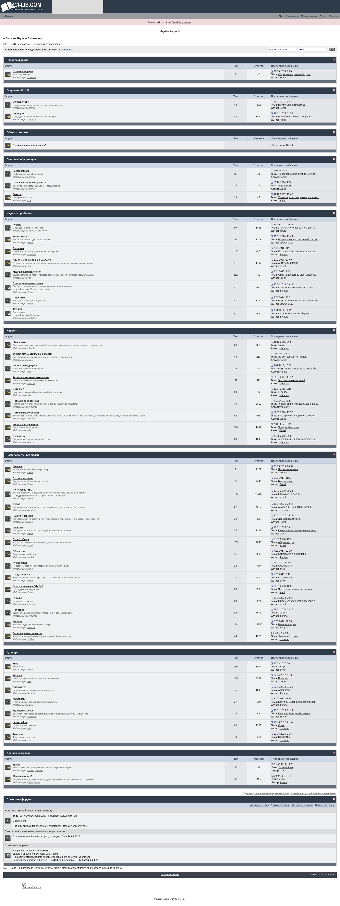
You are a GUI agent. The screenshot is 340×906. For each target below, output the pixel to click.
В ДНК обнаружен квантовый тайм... (298, 368)
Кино (15, 663)
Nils (29, 395)
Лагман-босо (286, 767)
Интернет (18, 389)
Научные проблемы (19, 213)
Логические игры (22, 489)
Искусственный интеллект (292, 356)
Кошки (281, 345)
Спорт (16, 504)
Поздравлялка (21, 574)
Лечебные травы (43, 868)
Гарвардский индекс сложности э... (297, 439)
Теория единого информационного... (298, 403)
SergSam (31, 510)
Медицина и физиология (27, 271)
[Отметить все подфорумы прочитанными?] (8, 287)
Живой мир (19, 342)
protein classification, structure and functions (77, 868)
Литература (19, 687)
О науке (17, 466)
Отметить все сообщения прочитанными (313, 793)
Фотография (20, 722)
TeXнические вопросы (41, 289)
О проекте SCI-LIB (18, 90)
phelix (283, 569)
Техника (17, 309)
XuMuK (30, 639)
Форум (157, 899)
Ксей (282, 592)
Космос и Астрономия (25, 424)
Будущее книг (285, 481)
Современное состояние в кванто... (298, 287)
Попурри (283, 678)
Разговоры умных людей (23, 454)
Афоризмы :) (285, 690)
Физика (17, 224)
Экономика (19, 436)
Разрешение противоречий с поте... (298, 239)
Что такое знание (288, 469)
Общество (19, 551)
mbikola (31, 348)
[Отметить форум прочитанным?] (8, 74)
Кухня (16, 764)
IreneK (30, 770)
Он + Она (18, 527)
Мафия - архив (46, 495)
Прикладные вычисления (28, 283)
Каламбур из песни (289, 494)
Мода (282, 779)
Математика (20, 236)
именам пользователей (75, 826)
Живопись (19, 699)
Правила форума (17, 60)
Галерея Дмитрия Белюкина (294, 713)
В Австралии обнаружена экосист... (297, 415)
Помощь (334, 16)
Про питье (284, 737)
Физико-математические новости (32, 354)
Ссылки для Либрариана (292, 554)
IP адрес (282, 392)
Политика (18, 610)
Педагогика (19, 297)
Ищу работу (284, 185)
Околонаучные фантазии (27, 633)
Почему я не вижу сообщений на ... (297, 116)
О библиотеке (21, 101)
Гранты (17, 194)
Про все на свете (23, 478)
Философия (20, 562)
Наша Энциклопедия (21, 868)
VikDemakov (286, 242)
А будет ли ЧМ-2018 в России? (295, 507)
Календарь (292, 16)
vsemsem (84, 857)
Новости (12, 330)
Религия (17, 621)
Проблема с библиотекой (292, 104)
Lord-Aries (42, 231)
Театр (281, 666)
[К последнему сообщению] (272, 71)
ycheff (283, 266)
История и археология (26, 412)
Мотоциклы (36, 315)
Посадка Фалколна (288, 427)
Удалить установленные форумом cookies (266, 793)
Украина (282, 612)
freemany (284, 407)
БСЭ (5, 44)
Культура (12, 652)
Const (283, 108)
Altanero (31, 418)
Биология (18, 248)
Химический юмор (288, 263)
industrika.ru (108, 868)
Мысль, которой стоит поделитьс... (297, 601)
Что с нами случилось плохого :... (296, 589)
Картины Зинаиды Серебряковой (297, 702)
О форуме (19, 113)
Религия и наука (287, 624)
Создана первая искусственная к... (297, 251)
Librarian (31, 77)
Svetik (282, 189)
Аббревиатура (286, 542)
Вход (174, 22)
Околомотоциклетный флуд (293, 313)
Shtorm (283, 716)
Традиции (18, 734)
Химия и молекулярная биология (32, 260)
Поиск (323, 16)
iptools (119, 868)
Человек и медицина (25, 365)
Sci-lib (282, 200)
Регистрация (184, 22)
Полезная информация (21, 159)
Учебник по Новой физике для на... (297, 227)
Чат (281, 16)
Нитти (283, 119)
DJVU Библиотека (20, 44)
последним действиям (48, 826)
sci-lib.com (7, 16)
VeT (29, 278)
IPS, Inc (182, 899)
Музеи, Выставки (23, 710)
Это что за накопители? (291, 380)
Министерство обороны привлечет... (298, 197)
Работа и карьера (23, 516)
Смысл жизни (285, 565)
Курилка (17, 598)
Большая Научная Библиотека (24, 38)
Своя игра (60, 495)
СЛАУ (283, 533)
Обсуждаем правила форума (294, 74)
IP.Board (165, 899)
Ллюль (283, 782)
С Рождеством (286, 577)
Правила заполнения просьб (29, 145)
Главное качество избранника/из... (297, 530)
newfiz (283, 231)
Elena (283, 77)
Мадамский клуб (22, 776)
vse (29, 200)
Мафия (33, 495)
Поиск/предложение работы (29, 182)
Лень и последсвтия (289, 519)
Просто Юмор (21, 539)
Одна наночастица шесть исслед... (297, 274)
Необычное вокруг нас (26, 401)
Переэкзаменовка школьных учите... (298, 300)
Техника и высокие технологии (31, 377)
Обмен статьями (17, 132)
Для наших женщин (19, 753)
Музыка (17, 675)
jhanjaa (283, 177)
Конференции (21, 171)
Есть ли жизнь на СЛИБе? (28, 586)
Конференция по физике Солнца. (297, 174)
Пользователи (309, 16)
